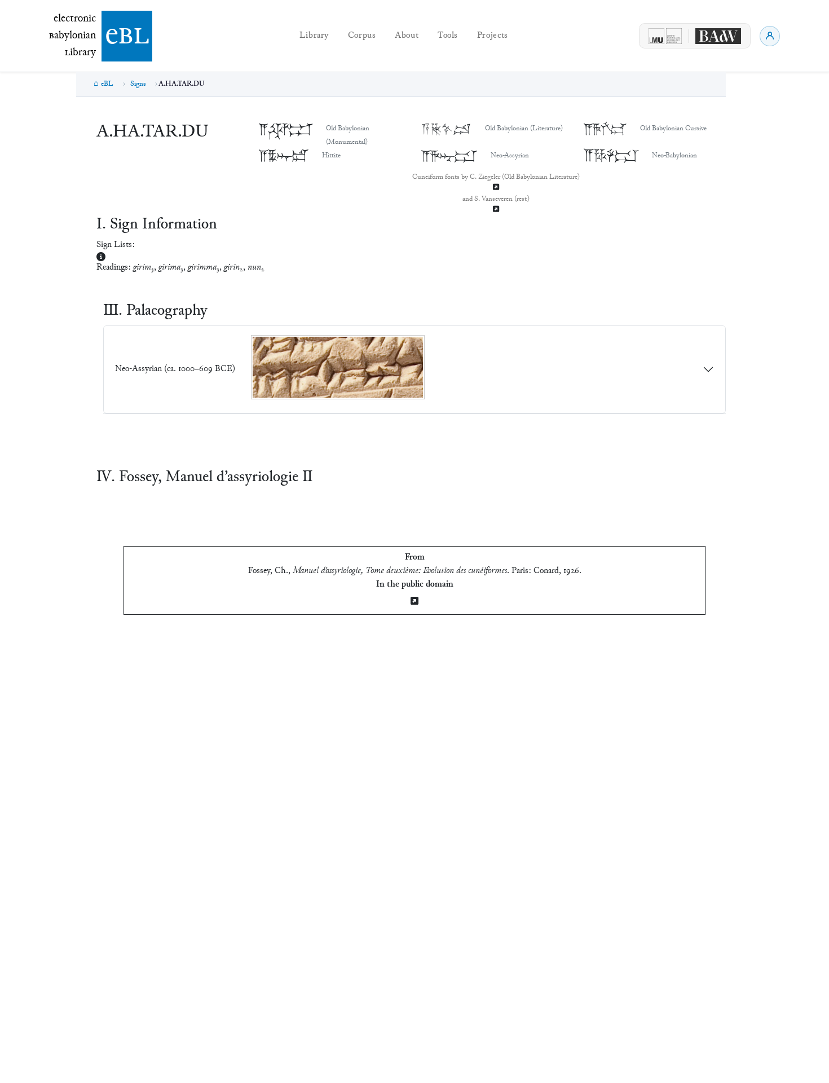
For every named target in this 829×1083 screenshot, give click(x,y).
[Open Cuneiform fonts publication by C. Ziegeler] (495, 188)
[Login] (770, 36)
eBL (107, 84)
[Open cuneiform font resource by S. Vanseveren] (495, 210)
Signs (138, 84)
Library (314, 36)
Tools (448, 36)
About (406, 36)
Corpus (362, 36)
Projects (492, 36)
